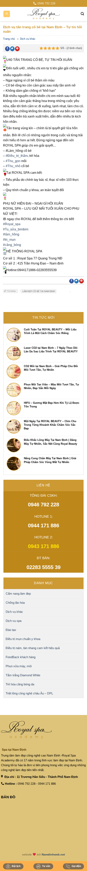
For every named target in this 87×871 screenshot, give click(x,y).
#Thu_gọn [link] (13, 161)
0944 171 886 (43, 525)
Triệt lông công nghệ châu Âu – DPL (29, 693)
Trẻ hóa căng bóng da (20, 684)
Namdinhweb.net (53, 854)
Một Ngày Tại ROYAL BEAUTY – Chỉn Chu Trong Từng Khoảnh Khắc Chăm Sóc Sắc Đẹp (50, 425)
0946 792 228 (43, 505)
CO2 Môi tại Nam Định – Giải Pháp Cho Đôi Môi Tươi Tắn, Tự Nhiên (51, 368)
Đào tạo (11, 630)
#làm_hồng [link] (11, 234)
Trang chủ (9, 38)
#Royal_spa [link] (11, 224)
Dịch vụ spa (13, 620)
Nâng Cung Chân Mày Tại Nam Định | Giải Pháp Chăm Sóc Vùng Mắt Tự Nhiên (50, 460)
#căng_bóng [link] (12, 245)
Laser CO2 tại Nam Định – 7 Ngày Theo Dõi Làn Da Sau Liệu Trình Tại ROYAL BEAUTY (51, 349)
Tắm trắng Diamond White (23, 675)
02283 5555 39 (43, 567)
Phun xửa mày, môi (19, 666)
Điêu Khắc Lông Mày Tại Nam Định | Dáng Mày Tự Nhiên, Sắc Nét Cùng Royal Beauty (50, 441)
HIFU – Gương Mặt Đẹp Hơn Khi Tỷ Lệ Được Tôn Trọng (51, 404)
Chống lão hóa (15, 602)
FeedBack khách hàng (20, 657)
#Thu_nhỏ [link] (13, 166)
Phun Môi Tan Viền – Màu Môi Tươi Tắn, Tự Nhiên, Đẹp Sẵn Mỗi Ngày (51, 386)
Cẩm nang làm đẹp (18, 593)
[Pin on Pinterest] (17, 48)
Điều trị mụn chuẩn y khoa (23, 639)
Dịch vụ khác (27, 38)
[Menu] (6, 14)
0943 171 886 (43, 546)
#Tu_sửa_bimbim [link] (15, 229)
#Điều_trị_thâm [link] (17, 155)
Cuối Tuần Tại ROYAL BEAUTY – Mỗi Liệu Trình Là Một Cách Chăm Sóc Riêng (50, 331)
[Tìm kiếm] (82, 14)
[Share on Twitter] (12, 48)
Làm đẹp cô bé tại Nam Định (38, 291)
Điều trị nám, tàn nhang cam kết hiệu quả (33, 648)
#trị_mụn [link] (9, 239)
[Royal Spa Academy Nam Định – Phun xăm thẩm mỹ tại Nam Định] (43, 14)
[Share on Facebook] (7, 48)
